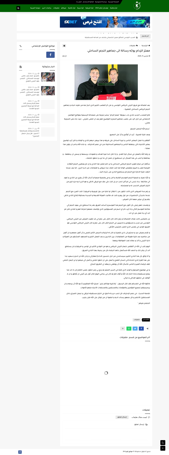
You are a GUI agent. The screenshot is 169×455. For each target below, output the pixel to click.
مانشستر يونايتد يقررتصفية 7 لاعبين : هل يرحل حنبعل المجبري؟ (29, 133)
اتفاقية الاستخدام (88, 2)
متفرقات (56, 8)
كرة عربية (80, 8)
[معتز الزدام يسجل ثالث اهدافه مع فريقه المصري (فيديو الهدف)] (48, 104)
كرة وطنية (113, 8)
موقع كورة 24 (128, 452)
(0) (63, 56)
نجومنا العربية (35, 8)
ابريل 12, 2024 (32, 73)
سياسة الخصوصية (101, 2)
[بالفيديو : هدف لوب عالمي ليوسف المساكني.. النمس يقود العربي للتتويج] (48, 77)
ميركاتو (63, 8)
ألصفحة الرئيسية (113, 2)
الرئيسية (145, 46)
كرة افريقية (89, 8)
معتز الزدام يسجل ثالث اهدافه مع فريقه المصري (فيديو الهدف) (30, 106)
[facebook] (50, 55)
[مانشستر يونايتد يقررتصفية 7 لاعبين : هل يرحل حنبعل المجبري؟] (48, 132)
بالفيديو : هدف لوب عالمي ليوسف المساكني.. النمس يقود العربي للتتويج (29, 78)
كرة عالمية (71, 8)
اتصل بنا (79, 2)
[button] (141, 329)
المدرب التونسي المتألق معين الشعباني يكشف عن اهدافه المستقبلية (110, 36)
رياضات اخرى (46, 8)
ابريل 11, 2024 (32, 101)
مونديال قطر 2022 (101, 8)
